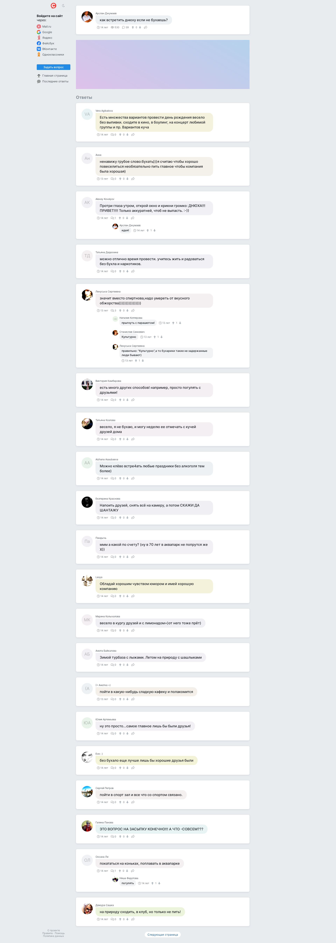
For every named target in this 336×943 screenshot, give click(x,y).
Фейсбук (48, 43)
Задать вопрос (53, 67)
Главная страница (54, 75)
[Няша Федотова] (116, 879)
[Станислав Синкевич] (116, 333)
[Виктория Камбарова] (89, 384)
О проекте (53, 930)
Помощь (60, 933)
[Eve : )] (89, 757)
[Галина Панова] (89, 826)
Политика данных (53, 935)
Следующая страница (163, 934)
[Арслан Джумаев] (89, 16)
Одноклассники (53, 54)
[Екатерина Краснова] (89, 502)
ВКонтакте (49, 49)
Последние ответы (55, 81)
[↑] (133, 27)
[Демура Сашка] (89, 908)
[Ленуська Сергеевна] (89, 295)
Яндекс (47, 37)
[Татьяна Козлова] (89, 423)
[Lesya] (89, 580)
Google (47, 32)
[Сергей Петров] (89, 791)
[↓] (139, 27)
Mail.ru (46, 26)
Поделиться (146, 27)
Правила (47, 933)
